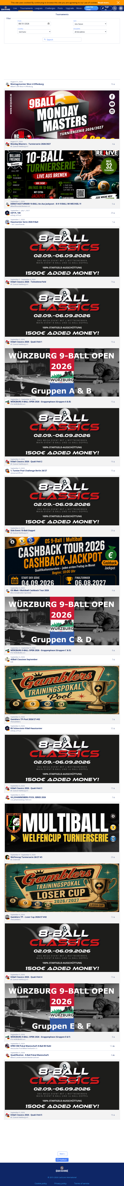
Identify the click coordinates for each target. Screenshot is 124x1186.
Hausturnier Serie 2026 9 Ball (24, 222)
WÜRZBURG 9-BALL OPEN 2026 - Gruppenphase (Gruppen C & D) (41, 650)
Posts (60, 8)
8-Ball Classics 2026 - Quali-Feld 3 (26, 788)
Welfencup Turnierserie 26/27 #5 (26, 857)
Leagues (39, 8)
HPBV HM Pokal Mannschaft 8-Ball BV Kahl (31, 1046)
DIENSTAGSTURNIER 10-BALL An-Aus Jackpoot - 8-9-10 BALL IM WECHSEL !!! (46, 203)
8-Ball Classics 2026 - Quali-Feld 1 (26, 341)
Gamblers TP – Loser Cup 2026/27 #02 (29, 917)
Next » (62, 1154)
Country (20, 29)
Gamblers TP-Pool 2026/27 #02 (25, 719)
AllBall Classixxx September (24, 659)
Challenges (50, 8)
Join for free (89, 8)
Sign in (107, 8)
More (78, 8)
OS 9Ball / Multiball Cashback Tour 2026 (30, 590)
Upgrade (70, 8)
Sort (75, 21)
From (19, 21)
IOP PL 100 (15, 213)
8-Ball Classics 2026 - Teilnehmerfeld (28, 281)
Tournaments (26, 8)
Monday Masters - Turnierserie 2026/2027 (31, 144)
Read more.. (104, 2)
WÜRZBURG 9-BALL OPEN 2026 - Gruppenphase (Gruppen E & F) (40, 1037)
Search (50, 39)
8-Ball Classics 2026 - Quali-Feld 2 (26, 461)
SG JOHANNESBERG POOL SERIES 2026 (28, 797)
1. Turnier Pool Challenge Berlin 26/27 (29, 470)
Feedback (63, 1160)
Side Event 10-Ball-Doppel (23, 530)
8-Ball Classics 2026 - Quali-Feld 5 (26, 1115)
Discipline (77, 29)
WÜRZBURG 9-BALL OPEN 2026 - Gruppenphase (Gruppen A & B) (41, 401)
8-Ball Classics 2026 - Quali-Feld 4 (26, 977)
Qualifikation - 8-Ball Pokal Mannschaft (30, 1055)
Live (15, 8)
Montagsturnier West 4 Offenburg (27, 84)
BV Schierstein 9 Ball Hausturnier (26, 728)
